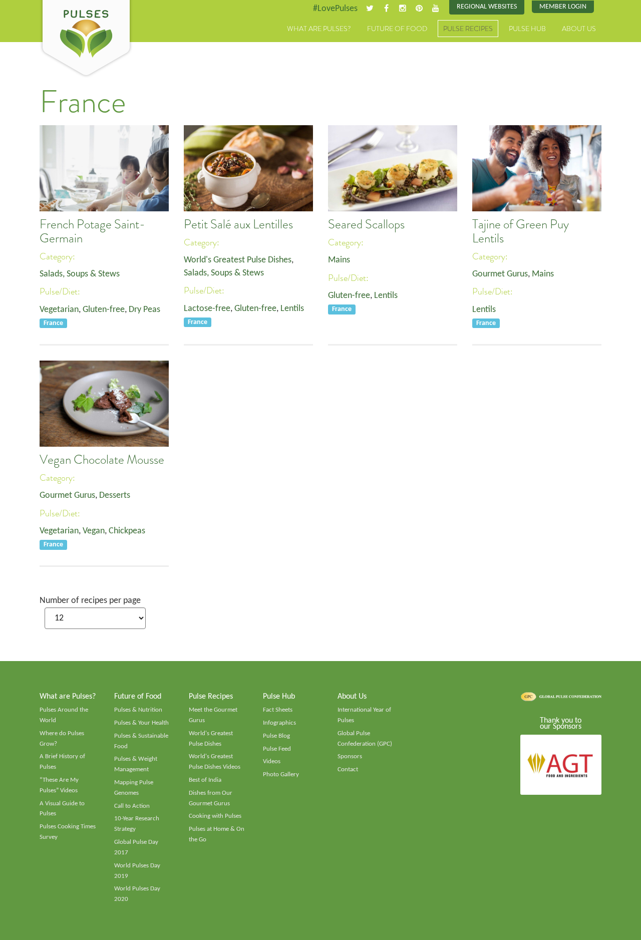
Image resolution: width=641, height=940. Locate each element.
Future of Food (397, 28)
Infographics (279, 723)
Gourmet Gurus (500, 274)
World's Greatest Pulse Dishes (237, 260)
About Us (579, 28)
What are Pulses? (319, 28)
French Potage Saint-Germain (92, 231)
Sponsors (350, 756)
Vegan (94, 531)
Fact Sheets (277, 710)
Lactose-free (207, 309)
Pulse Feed (277, 749)
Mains (339, 260)
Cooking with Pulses (215, 816)
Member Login (562, 7)
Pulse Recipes (468, 28)
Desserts (114, 495)
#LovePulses (335, 9)
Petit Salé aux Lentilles (238, 224)
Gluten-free (104, 310)
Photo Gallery (281, 774)
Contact (348, 769)
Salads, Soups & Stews (80, 274)
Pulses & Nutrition (138, 710)
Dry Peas (144, 310)
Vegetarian (59, 310)
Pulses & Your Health (141, 723)
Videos (271, 761)
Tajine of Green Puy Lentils (520, 231)
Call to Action (132, 806)
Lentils (292, 309)
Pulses (86, 39)
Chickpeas (127, 531)
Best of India (205, 780)
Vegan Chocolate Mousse (102, 460)
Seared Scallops (366, 224)
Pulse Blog (276, 736)
